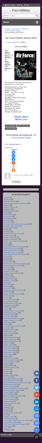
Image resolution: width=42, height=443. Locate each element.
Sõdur (6, 405)
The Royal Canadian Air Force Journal (17, 420)
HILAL (6, 309)
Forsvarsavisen (9, 301)
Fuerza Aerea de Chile (11, 303)
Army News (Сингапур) (12, 249)
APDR (6, 230)
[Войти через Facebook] (13, 159)
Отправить (16, 182)
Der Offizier (8, 284)
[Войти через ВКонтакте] (13, 155)
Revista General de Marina (13, 396)
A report (6, 232)
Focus (6, 298)
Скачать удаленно (13, 42)
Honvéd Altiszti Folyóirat (12, 311)
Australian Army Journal (12, 252)
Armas (6, 243)
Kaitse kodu (8, 322)
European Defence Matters (13, 290)
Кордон (6, 205)
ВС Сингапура (11, 126)
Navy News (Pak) (10, 352)
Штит (6, 213)
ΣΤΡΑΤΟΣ (7, 292)
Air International (9, 228)
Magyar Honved (9, 330)
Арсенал (7, 199)
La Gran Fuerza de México (13, 326)
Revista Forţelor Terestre (12, 390)
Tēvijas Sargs (9, 417)
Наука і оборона (9, 207)
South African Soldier (11, 413)
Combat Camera (9, 271)
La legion (7, 328)
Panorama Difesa (10, 367)
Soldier (6, 411)
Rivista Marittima (10, 392)
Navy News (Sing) (10, 350)
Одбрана (7, 209)
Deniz (6, 282)
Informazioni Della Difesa (12, 318)
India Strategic (9, 316)
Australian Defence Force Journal (15, 254)
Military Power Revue (11, 341)
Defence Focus (9, 279)
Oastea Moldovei (10, 362)
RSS (27, 5)
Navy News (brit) (9, 349)
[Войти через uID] (13, 152)
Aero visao (7, 216)
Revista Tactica (9, 398)
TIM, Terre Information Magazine (15, 424)
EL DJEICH (8, 288)
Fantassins (8, 296)
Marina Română (9, 333)
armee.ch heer (9, 235)
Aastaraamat (8, 215)
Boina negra (8, 262)
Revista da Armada (10, 384)
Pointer (6, 373)
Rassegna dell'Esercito (12, 381)
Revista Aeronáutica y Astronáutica (16, 383)
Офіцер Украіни (9, 211)
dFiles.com (21, 119)
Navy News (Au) (9, 347)
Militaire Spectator (10, 339)
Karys (6, 324)
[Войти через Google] (13, 166)
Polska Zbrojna (9, 375)
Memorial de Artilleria (11, 337)
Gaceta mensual (9, 305)
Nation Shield (8, 345)
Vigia (6, 428)
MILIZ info (7, 343)
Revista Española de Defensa (14, 388)
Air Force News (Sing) (11, 226)
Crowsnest (7, 277)
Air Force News (11, 128)
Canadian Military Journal (12, 266)
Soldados (7, 407)
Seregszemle (8, 401)
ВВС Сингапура (23, 126)
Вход (20, 5)
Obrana (6, 364)
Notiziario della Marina (11, 360)
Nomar (6, 356)
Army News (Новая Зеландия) (14, 247)
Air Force (7, 222)
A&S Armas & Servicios (12, 250)
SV (5, 415)
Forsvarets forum (10, 299)
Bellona (6, 260)
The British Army (10, 418)
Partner (6, 369)
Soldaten (7, 409)
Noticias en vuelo (10, 358)
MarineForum (8, 332)
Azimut (6, 256)
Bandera (7, 258)
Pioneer (6, 371)
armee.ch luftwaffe (10, 237)
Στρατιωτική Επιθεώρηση (12, 294)
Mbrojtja (7, 335)
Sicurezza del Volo (10, 403)
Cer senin (7, 267)
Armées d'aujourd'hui (11, 239)
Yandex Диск (21, 116)
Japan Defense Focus (11, 320)
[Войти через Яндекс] (13, 163)
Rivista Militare (9, 394)
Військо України (9, 201)
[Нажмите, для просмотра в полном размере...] (25, 80)
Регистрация (11, 5)
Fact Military (21, 10)
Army (6, 245)
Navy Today (8, 354)
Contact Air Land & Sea (12, 273)
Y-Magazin (7, 430)
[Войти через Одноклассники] (13, 170)
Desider (6, 286)
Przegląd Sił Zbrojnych (11, 379)
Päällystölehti (8, 366)
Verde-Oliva (8, 426)
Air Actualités (8, 218)
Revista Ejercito (9, 386)
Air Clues (7, 220)
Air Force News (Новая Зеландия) (16, 224)
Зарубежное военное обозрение (15, 203)
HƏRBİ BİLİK (8, 307)
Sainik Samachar (10, 400)
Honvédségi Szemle (11, 313)
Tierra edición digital (11, 422)
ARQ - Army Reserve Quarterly (14, 241)
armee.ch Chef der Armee (12, 233)
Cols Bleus (8, 269)
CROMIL (7, 275)
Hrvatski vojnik (9, 315)
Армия (6, 198)
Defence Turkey (9, 281)
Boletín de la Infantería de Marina (15, 264)
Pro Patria (7, 377)
